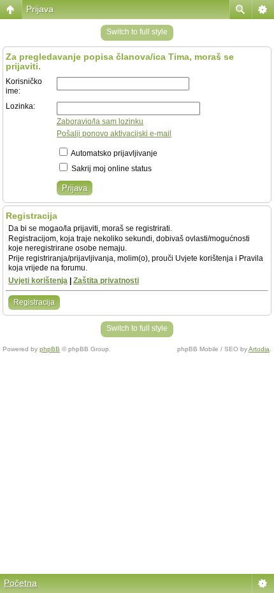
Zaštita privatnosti (106, 280)
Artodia (259, 348)
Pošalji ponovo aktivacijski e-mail (114, 133)
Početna (20, 583)
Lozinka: (20, 106)
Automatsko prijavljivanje (113, 153)
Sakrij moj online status (110, 168)
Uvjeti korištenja (38, 280)
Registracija (34, 302)
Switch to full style (137, 31)
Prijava (40, 9)
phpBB (50, 348)
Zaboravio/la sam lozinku (100, 121)
